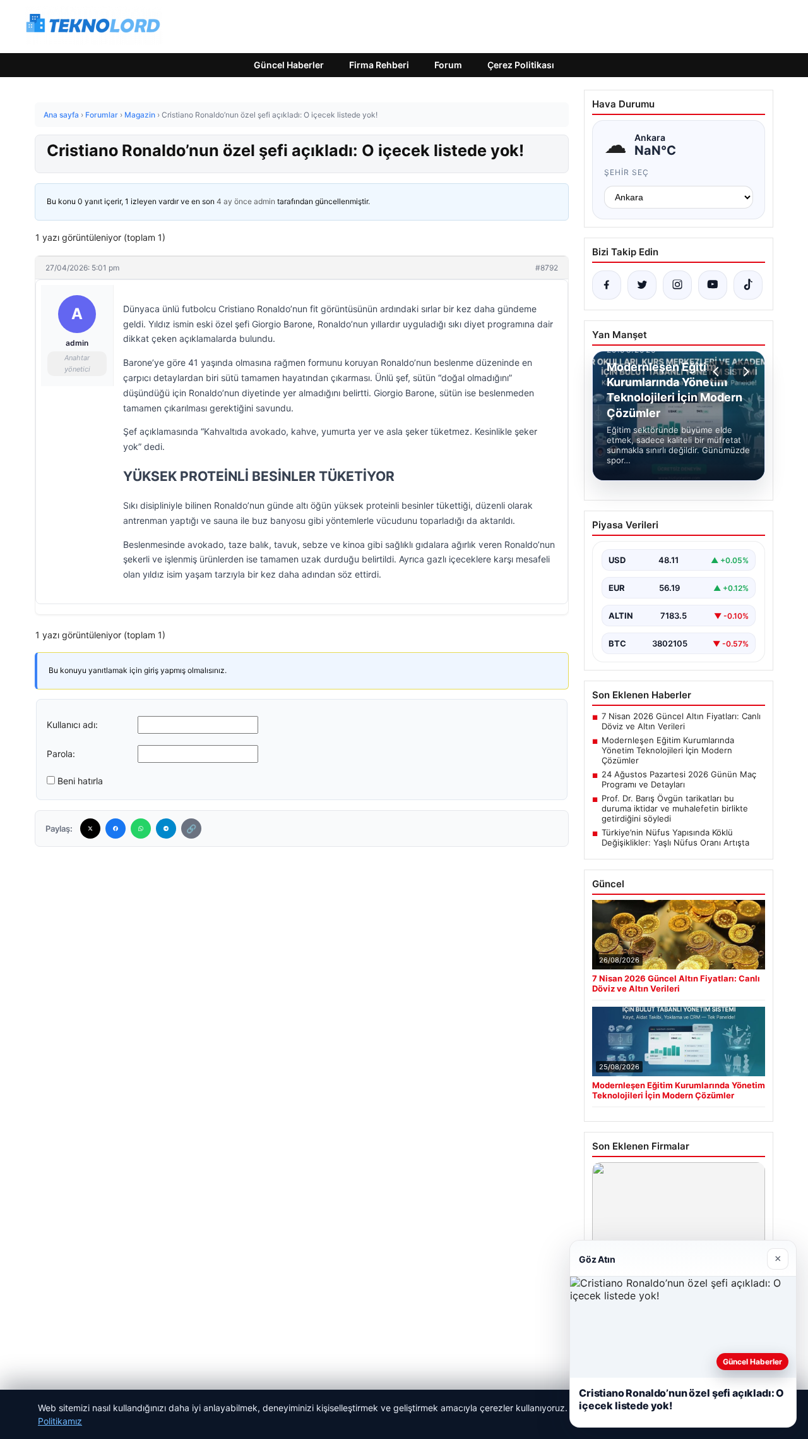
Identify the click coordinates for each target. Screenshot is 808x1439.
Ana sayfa (61, 114)
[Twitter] (90, 828)
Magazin (139, 114)
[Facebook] (115, 828)
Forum (448, 64)
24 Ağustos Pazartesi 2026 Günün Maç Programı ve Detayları (679, 779)
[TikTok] (748, 285)
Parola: (61, 753)
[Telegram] (166, 828)
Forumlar (101, 114)
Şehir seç (626, 172)
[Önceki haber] (717, 371)
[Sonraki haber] (744, 371)
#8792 (546, 267)
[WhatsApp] (141, 828)
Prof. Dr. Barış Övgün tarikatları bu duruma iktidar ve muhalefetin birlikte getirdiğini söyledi (675, 808)
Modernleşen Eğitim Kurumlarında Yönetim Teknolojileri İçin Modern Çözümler (668, 750)
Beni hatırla (80, 780)
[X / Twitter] (641, 285)
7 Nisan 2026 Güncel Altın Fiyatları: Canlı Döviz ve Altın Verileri (681, 721)
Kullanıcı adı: (72, 724)
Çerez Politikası (520, 64)
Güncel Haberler (289, 64)
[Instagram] (677, 285)
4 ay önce (234, 201)
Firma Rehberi (379, 64)
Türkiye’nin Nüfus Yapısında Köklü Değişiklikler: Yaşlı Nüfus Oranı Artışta (675, 837)
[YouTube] (712, 285)
